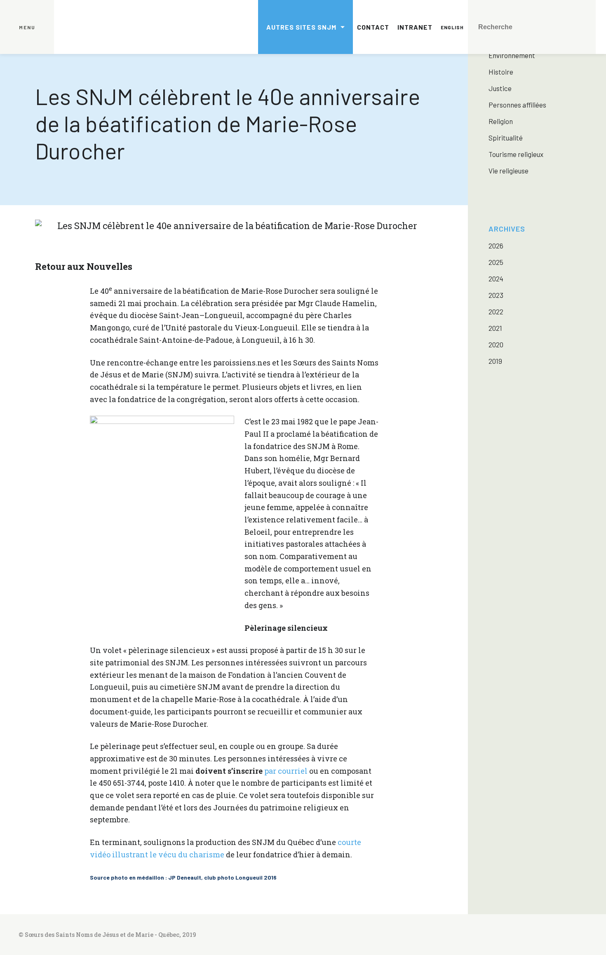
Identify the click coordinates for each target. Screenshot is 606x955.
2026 (496, 245)
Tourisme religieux (516, 154)
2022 (496, 311)
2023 (496, 295)
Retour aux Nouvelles (83, 266)
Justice (500, 88)
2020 (496, 344)
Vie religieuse (508, 170)
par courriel (286, 771)
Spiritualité (506, 137)
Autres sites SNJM (301, 27)
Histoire (501, 72)
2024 (496, 278)
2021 (495, 328)
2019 (495, 361)
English (452, 27)
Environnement (512, 55)
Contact (373, 27)
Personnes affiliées (517, 105)
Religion (501, 121)
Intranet (414, 27)
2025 (496, 262)
